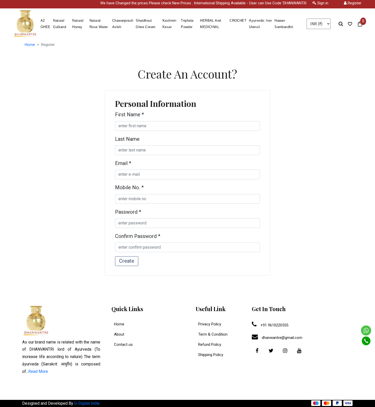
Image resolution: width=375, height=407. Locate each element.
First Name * (129, 114)
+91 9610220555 (273, 325)
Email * (123, 163)
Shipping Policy (210, 354)
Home (30, 44)
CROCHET (238, 20)
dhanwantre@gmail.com (281, 337)
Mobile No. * (129, 187)
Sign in (322, 3)
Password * (128, 212)
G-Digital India (86, 403)
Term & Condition (213, 334)
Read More (38, 371)
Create (126, 261)
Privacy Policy (209, 324)
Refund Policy (209, 344)
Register (354, 3)
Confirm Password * (137, 236)
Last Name (127, 139)
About (119, 334)
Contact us (123, 344)
